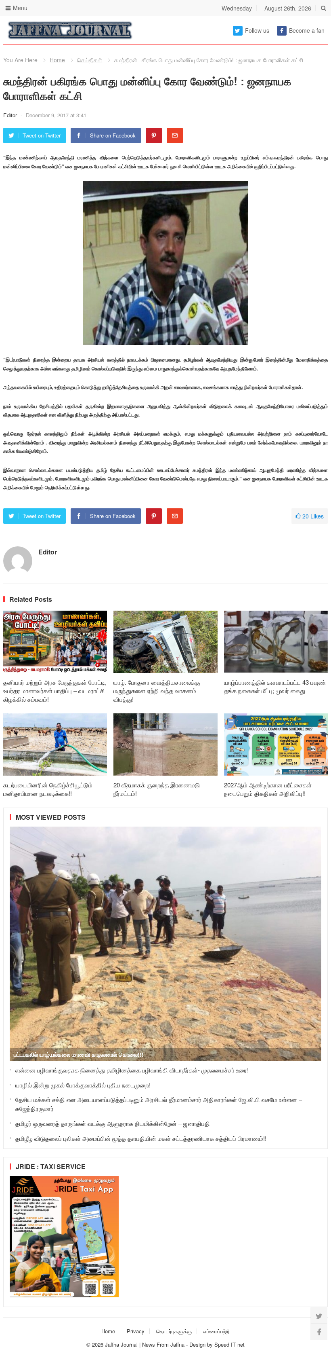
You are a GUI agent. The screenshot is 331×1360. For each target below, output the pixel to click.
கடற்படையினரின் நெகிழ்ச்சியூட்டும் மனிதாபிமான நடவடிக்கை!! (47, 788)
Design (198, 1344)
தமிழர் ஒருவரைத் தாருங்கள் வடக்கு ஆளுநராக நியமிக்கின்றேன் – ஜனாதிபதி (112, 1123)
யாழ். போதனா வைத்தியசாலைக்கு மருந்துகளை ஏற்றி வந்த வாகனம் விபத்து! (156, 690)
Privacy (136, 1331)
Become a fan (307, 30)
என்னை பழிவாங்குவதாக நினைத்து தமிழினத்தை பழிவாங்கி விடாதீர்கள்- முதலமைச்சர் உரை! (132, 1070)
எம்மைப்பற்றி (216, 1331)
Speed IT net (229, 1344)
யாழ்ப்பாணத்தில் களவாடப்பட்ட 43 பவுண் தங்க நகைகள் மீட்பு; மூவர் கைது (275, 686)
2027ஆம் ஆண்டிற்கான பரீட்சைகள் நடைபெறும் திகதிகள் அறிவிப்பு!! (268, 788)
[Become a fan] (319, 1332)
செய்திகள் (89, 60)
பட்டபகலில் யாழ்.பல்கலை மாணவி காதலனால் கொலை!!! (79, 1054)
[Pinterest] (154, 135)
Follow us (257, 30)
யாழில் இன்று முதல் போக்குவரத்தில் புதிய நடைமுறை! (83, 1085)
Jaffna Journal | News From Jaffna (144, 1344)
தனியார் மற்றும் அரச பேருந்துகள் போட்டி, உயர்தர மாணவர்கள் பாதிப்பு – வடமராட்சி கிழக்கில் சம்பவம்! (55, 690)
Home (57, 60)
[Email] (175, 135)
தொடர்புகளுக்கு (174, 1331)
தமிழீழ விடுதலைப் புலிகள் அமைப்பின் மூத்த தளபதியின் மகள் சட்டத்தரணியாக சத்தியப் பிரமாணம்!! (140, 1138)
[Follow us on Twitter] (319, 1315)
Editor (11, 115)
